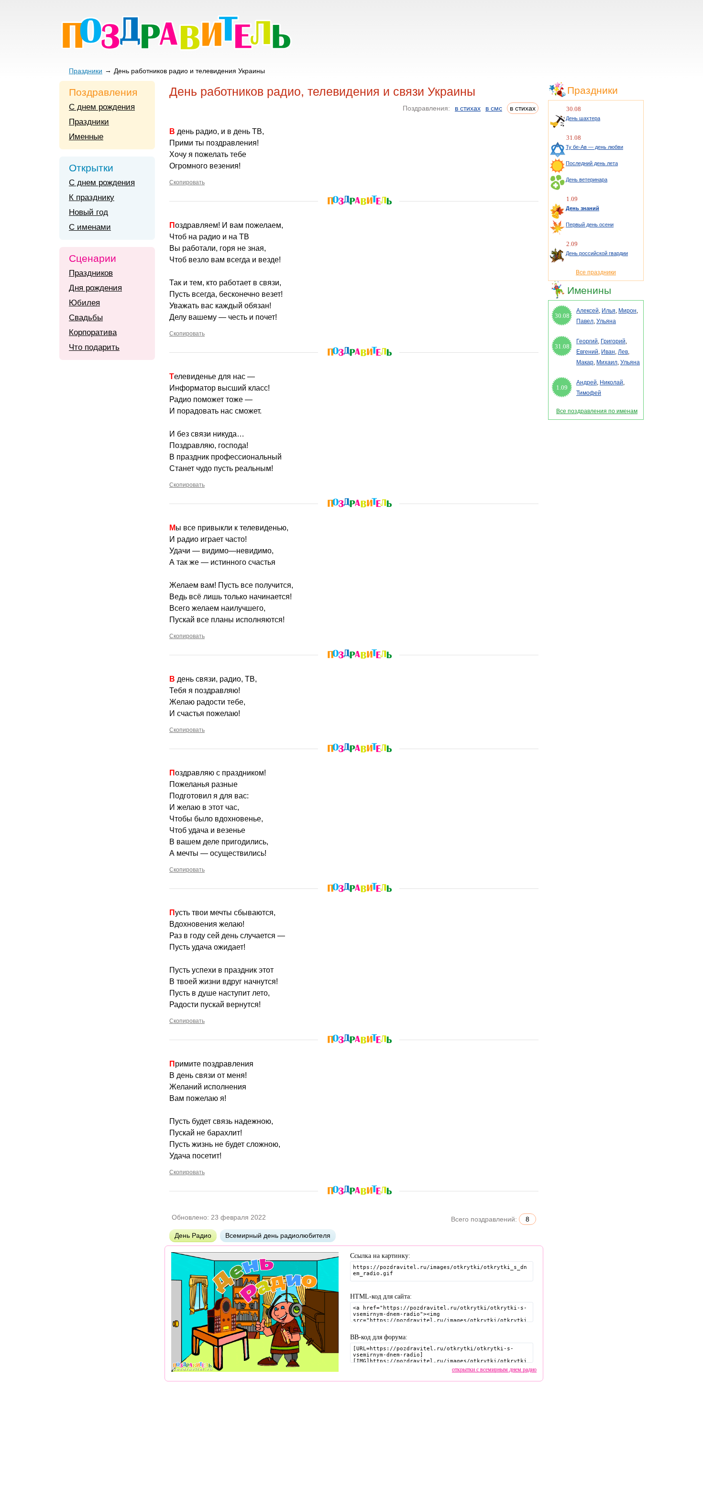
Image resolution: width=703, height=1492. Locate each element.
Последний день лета (592, 163)
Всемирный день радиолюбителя (277, 1235)
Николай (611, 382)
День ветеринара (586, 179)
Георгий (587, 341)
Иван (608, 351)
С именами (90, 227)
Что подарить (94, 347)
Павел (584, 321)
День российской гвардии (597, 253)
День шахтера (583, 118)
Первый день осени (590, 224)
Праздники (85, 71)
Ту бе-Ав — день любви (594, 147)
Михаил (606, 362)
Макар (584, 362)
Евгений (587, 351)
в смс (493, 108)
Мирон (627, 310)
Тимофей (588, 393)
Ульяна (606, 321)
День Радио (193, 1235)
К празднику (91, 197)
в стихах (468, 108)
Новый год (88, 212)
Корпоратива (93, 332)
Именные (86, 136)
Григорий (613, 341)
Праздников (91, 273)
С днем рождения (102, 107)
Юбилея (84, 302)
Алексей (587, 310)
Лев (623, 351)
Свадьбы (86, 317)
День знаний (582, 208)
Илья (608, 310)
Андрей (586, 382)
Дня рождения (95, 287)
